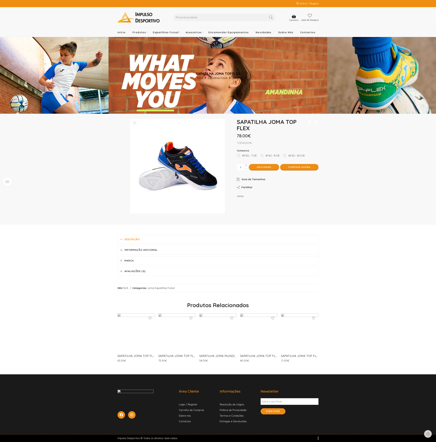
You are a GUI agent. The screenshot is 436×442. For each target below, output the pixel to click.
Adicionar (264, 167)
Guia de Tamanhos (252, 179)
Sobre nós (185, 415)
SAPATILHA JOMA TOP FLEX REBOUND (259, 356)
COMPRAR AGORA (299, 167)
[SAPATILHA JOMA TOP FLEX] (136, 332)
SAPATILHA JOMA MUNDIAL (218, 356)
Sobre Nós (285, 32)
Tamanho (243, 151)
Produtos (139, 32)
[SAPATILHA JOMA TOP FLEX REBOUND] (316, 121)
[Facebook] (121, 415)
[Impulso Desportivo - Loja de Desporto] (139, 17)
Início (122, 32)
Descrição (132, 239)
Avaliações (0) (134, 271)
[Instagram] (132, 415)
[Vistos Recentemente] (428, 434)
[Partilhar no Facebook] (258, 187)
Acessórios (194, 32)
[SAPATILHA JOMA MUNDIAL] (218, 332)
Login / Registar (188, 404)
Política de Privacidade (233, 410)
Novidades (263, 32)
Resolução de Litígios (232, 404)
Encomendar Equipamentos (228, 32)
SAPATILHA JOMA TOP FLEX (136, 356)
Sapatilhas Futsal (166, 32)
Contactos (307, 32)
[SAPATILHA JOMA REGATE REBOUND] (309, 121)
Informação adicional (141, 249)
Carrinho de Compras (191, 410)
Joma (235, 78)
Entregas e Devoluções (233, 421)
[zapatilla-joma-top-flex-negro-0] (177, 166)
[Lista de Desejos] (134, 123)
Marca (129, 260)
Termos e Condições (232, 415)
